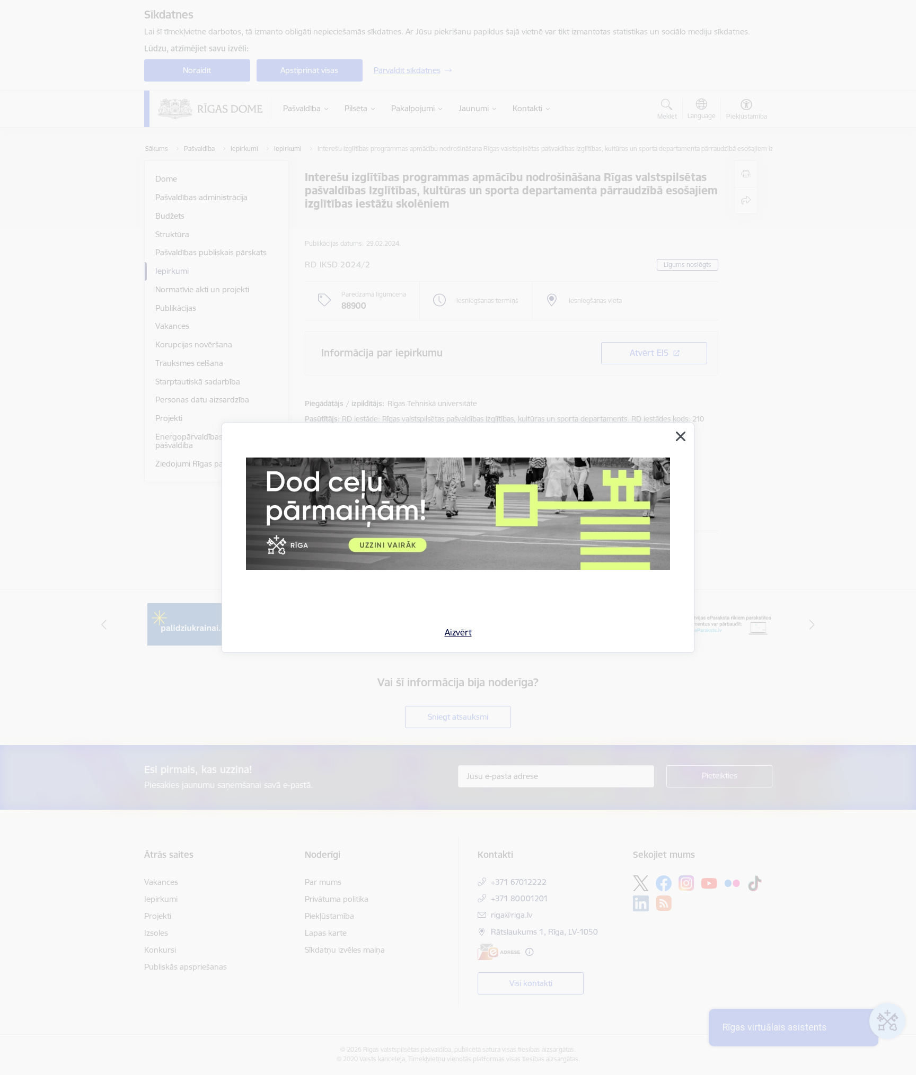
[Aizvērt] (680, 436)
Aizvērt (458, 632)
